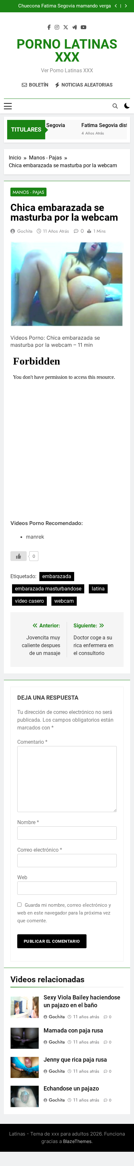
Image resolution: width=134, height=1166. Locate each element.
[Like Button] (18, 556)
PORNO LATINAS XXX (67, 51)
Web (22, 877)
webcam (64, 601)
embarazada (56, 576)
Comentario (32, 742)
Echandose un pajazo (71, 1088)
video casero (29, 601)
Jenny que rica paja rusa (75, 1059)
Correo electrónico (39, 850)
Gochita (25, 231)
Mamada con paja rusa (73, 1030)
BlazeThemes (77, 1141)
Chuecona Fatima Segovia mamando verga (64, 6)
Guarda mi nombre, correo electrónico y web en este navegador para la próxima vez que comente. (64, 913)
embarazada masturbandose (48, 589)
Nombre (28, 822)
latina (98, 589)
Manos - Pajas (28, 192)
